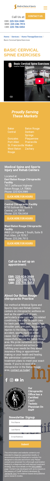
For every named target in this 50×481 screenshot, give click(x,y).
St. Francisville (16, 145)
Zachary (29, 148)
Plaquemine (31, 138)
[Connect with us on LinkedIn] (22, 381)
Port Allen (13, 142)
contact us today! (20, 370)
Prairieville (31, 142)
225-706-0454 (17, 27)
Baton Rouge (32, 128)
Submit (25, 444)
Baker (11, 128)
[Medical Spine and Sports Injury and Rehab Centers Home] (25, 6)
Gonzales (13, 138)
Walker (29, 145)
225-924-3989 (17, 21)
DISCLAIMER (37, 467)
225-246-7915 (17, 24)
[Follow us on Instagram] (11, 381)
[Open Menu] (45, 8)
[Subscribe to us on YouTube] (17, 381)
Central (12, 131)
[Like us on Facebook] (6, 381)
